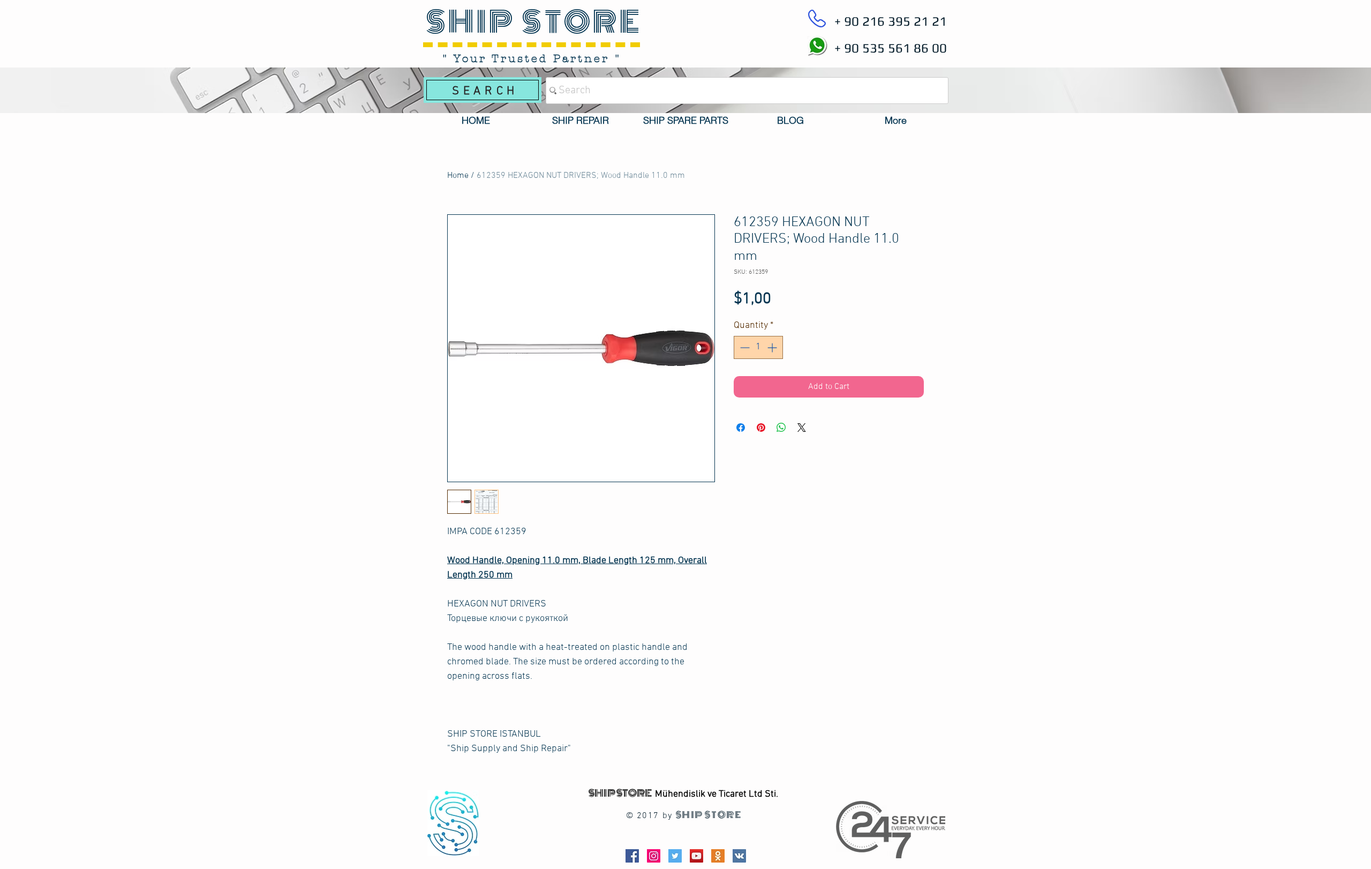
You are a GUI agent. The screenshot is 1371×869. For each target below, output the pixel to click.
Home (458, 175)
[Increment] (773, 347)
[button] (580, 120)
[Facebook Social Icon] (632, 856)
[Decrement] (743, 347)
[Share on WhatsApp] (781, 427)
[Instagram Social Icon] (653, 856)
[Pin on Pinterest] (761, 427)
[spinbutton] (758, 347)
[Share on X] (801, 427)
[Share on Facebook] (740, 427)
